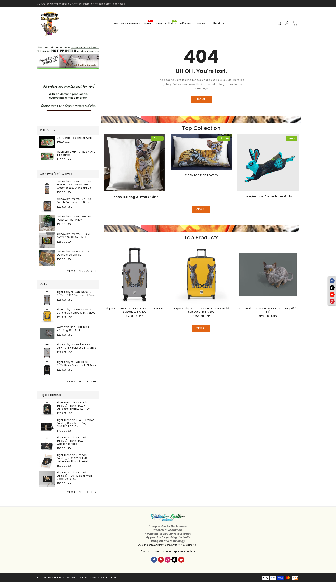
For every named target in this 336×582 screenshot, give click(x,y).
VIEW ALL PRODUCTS (80, 271)
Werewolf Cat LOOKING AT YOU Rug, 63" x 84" (74, 328)
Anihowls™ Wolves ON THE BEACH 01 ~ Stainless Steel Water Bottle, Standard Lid (74, 184)
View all (201, 209)
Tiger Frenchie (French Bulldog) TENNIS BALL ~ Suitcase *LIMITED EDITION (73, 405)
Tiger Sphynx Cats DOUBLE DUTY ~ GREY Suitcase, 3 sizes (76, 293)
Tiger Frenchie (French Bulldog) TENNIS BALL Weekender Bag (72, 440)
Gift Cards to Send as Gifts (75, 137)
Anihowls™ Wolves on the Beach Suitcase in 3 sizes (74, 200)
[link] (68, 57)
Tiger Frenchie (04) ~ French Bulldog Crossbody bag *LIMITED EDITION (75, 423)
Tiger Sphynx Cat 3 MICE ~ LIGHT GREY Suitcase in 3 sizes (76, 346)
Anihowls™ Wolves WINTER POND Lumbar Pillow (74, 218)
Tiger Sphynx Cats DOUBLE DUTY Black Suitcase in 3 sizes (76, 363)
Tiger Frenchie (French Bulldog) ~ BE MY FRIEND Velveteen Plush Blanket (72, 458)
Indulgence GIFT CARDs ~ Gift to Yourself (76, 153)
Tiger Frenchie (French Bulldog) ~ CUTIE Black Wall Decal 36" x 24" (74, 475)
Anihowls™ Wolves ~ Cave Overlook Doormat (74, 253)
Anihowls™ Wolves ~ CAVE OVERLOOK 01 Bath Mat (73, 235)
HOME (201, 99)
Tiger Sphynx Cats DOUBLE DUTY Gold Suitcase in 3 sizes (76, 311)
